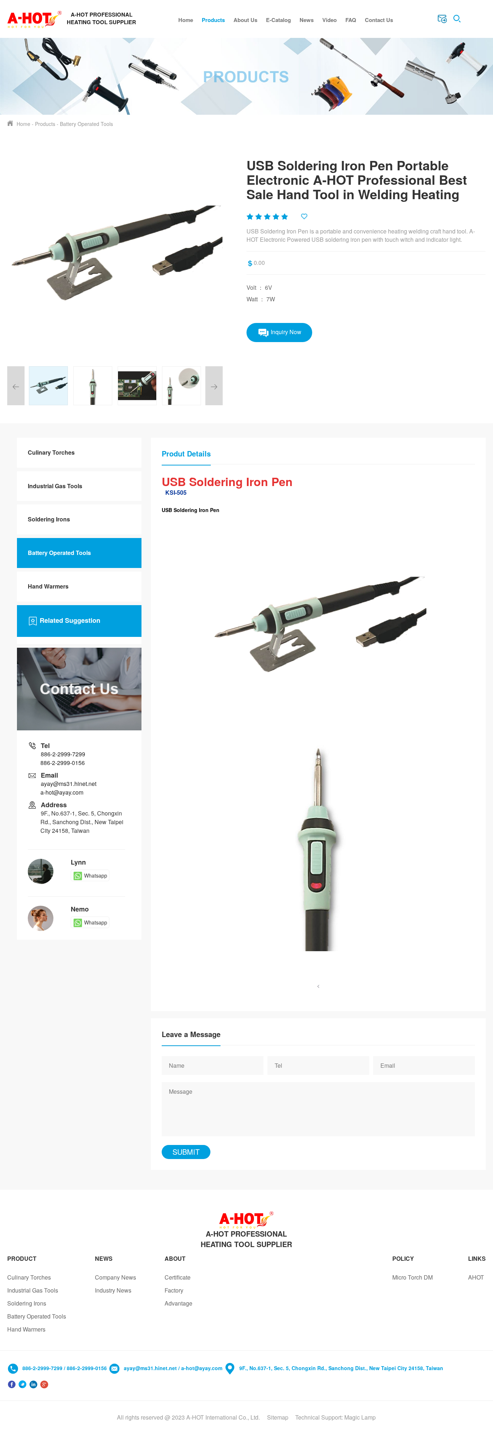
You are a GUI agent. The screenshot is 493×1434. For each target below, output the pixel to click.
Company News (115, 1277)
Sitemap (277, 1417)
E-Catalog (278, 20)
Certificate (178, 1277)
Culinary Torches (51, 452)
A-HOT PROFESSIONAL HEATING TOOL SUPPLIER (246, 1238)
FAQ (350, 20)
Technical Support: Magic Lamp (335, 1417)
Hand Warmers (48, 586)
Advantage (178, 1303)
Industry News (113, 1290)
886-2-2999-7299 (63, 754)
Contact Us (379, 20)
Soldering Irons (49, 519)
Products (213, 20)
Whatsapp (95, 875)
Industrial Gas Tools (55, 486)
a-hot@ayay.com (61, 792)
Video (329, 20)
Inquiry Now (285, 331)
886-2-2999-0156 (62, 762)
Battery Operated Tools (86, 123)
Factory (174, 1290)
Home (185, 20)
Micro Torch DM (412, 1277)
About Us (245, 20)
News (307, 20)
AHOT (476, 1277)
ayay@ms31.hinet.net (68, 783)
